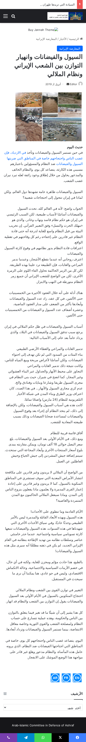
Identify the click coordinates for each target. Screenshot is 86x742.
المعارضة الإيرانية (46, 39)
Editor (73, 84)
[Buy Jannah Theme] (43, 29)
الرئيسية (74, 39)
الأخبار (63, 39)
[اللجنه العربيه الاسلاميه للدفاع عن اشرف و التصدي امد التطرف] (65, 16)
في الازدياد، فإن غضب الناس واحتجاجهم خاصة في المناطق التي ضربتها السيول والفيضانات (43, 158)
